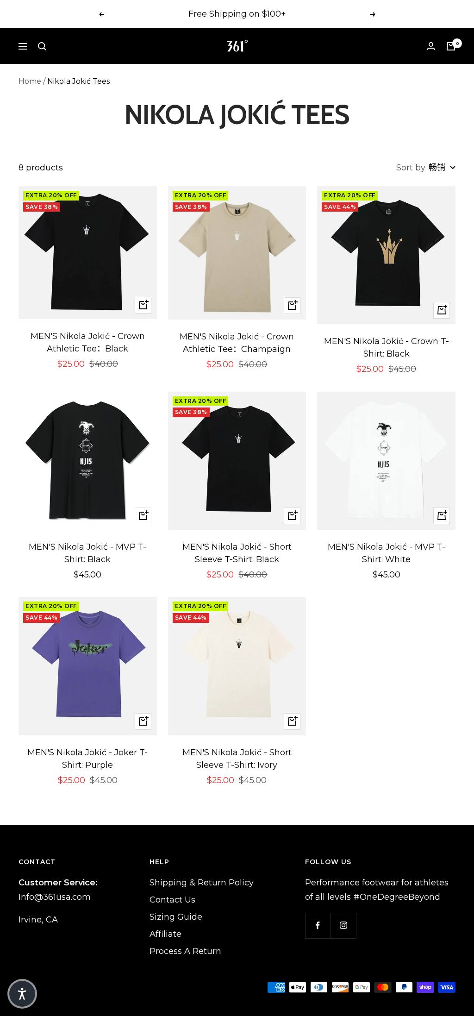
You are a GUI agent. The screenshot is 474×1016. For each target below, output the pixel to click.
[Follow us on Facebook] (318, 925)
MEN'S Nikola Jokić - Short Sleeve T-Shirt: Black (237, 553)
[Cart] (450, 46)
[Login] (431, 46)
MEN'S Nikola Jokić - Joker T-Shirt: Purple (87, 758)
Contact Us (172, 900)
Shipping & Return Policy (202, 883)
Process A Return (185, 951)
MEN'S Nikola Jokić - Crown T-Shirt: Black (386, 347)
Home (30, 81)
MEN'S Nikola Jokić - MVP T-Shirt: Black (87, 553)
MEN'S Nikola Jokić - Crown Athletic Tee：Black (88, 342)
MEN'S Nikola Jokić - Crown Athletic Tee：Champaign (237, 343)
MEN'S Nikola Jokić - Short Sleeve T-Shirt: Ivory (237, 758)
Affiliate (165, 934)
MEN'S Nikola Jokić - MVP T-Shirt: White (386, 553)
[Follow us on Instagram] (343, 925)
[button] (22, 994)
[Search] (42, 46)
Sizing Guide (176, 917)
